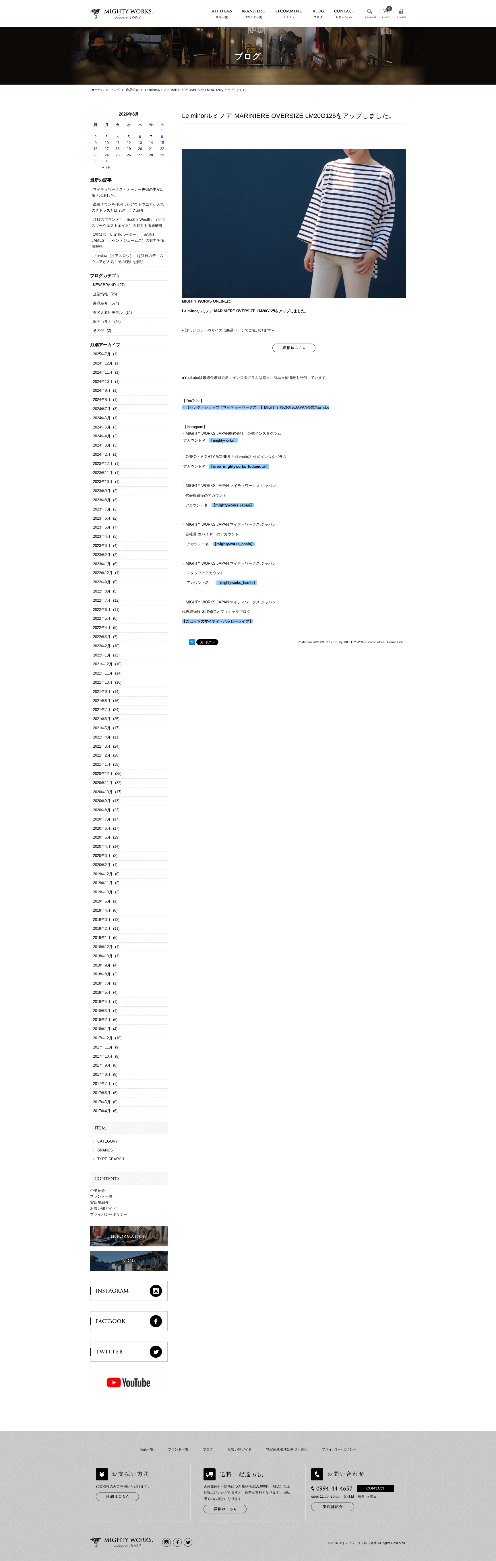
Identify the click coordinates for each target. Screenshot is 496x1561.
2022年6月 (102, 609)
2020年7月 (102, 819)
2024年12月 (103, 363)
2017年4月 (102, 1111)
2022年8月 (102, 591)
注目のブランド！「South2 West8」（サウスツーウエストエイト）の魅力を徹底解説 (128, 222)
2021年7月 (102, 710)
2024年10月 (103, 381)
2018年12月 (103, 947)
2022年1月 (102, 655)
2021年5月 (102, 728)
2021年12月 (103, 664)
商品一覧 (147, 1449)
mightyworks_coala (233, 544)
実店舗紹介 (99, 1202)
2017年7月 (102, 1083)
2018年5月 (102, 992)
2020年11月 (103, 783)
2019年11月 (103, 883)
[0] (386, 15)
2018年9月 (102, 965)
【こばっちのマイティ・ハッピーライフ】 (217, 621)
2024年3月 (102, 445)
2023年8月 (102, 500)
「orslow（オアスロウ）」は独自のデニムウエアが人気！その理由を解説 (127, 259)
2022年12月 (103, 573)
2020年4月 (102, 846)
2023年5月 (102, 527)
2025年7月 (102, 354)
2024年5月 (102, 427)
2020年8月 (102, 810)
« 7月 (106, 167)
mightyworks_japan (232, 505)
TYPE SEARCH (110, 1159)
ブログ (208, 1449)
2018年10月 (103, 956)
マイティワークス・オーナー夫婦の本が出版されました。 (128, 192)
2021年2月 (102, 755)
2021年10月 (103, 682)
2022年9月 (102, 582)
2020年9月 (102, 801)
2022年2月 (102, 646)
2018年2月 (102, 1020)
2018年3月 (102, 1011)
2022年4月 (102, 627)
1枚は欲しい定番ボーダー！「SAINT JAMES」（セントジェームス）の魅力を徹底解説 (128, 240)
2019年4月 (102, 910)
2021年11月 (103, 673)
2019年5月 (102, 901)
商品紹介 (100, 303)
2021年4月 (102, 737)
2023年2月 (102, 555)
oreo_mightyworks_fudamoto (239, 466)
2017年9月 (102, 1065)
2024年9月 (102, 390)
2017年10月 (103, 1056)
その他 (98, 330)
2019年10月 (103, 892)
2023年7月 (102, 509)
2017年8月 (102, 1074)
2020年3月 (102, 855)
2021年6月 (102, 719)
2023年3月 (102, 545)
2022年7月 (102, 600)
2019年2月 (102, 928)
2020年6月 (102, 828)
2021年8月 (102, 701)
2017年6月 (102, 1093)
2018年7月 (102, 983)
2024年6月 (102, 418)
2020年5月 (102, 837)
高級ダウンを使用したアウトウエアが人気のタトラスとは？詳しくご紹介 (128, 207)
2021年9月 (102, 691)
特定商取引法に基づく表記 (286, 1449)
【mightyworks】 (223, 440)
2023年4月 (102, 536)
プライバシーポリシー (108, 1214)
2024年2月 (102, 454)
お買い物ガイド (103, 1208)
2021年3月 (102, 746)
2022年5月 (102, 618)
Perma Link (395, 642)
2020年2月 (102, 865)
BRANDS (105, 1150)
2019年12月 (103, 874)
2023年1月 (102, 564)
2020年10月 (103, 792)
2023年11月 (103, 473)
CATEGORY (107, 1141)
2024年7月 (102, 409)
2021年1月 (102, 764)
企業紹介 (97, 1190)
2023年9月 (102, 491)
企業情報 (100, 294)
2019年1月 (102, 938)
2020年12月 (103, 773)
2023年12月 (103, 463)
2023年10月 (103, 482)
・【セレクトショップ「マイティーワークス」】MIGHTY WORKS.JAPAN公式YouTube (255, 407)
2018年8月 (102, 974)
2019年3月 (102, 919)
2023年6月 (102, 518)
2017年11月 (103, 1047)
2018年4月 (102, 1001)
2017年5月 (102, 1102)
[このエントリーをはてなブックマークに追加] (192, 642)
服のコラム (102, 321)
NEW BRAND (104, 285)
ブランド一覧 (101, 1196)
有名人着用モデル (108, 312)
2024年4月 (102, 436)
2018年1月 (102, 1029)
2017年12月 (103, 1038)
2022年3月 (102, 637)
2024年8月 (102, 399)
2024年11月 (103, 372)
